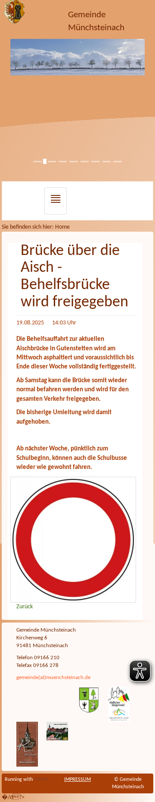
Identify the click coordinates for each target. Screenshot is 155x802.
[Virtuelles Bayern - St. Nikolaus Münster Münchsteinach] (57, 730)
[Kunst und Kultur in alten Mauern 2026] (27, 744)
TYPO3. (41, 779)
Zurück (24, 607)
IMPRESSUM (77, 779)
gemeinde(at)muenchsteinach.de (53, 677)
